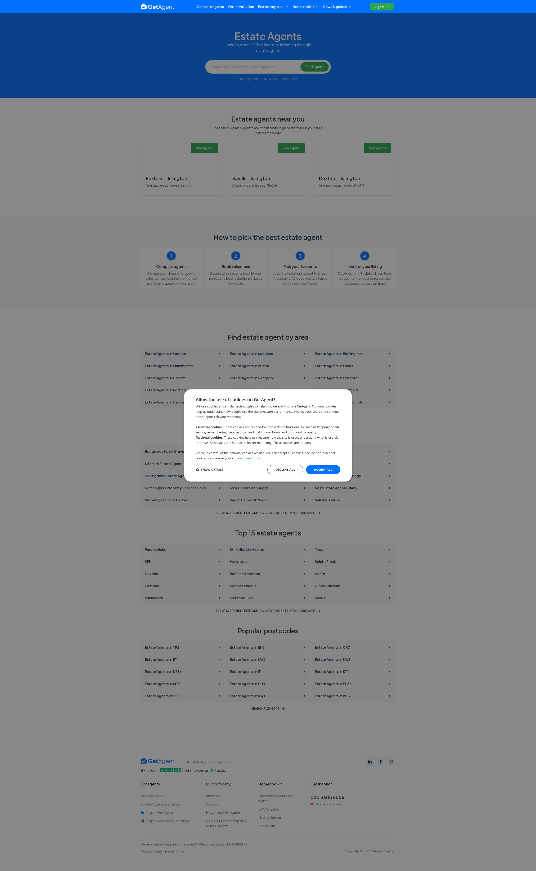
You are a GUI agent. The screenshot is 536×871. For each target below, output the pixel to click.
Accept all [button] (323, 469)
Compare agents (210, 6)
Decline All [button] (285, 469)
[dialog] (268, 435)
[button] (209, 469)
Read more (252, 458)
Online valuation (241, 6)
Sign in (379, 7)
